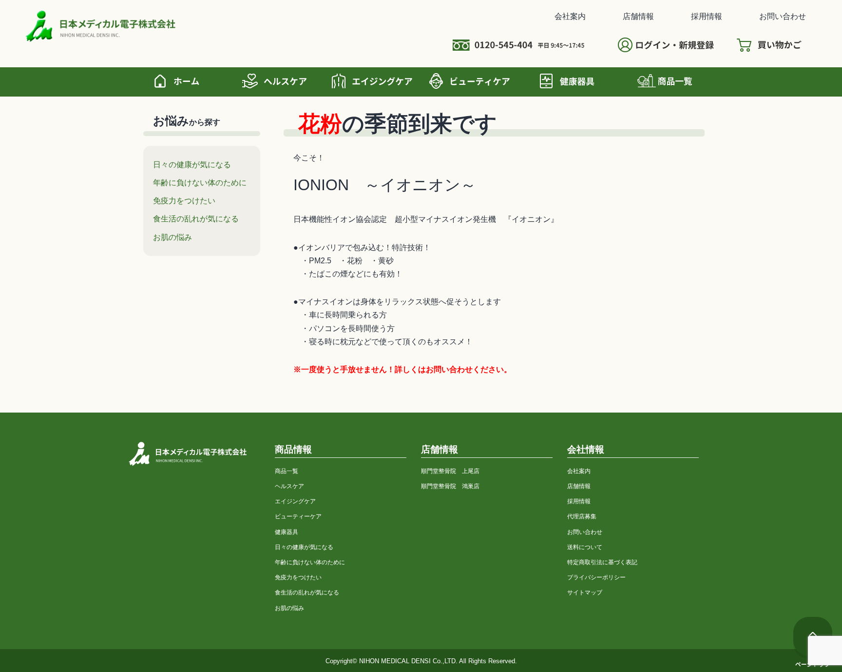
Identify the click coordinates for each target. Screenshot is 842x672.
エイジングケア (295, 501)
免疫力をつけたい (184, 200)
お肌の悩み (172, 237)
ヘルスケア (289, 486)
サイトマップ (584, 592)
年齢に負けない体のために (200, 182)
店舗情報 (638, 16)
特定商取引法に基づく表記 (602, 562)
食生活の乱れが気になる (196, 218)
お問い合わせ (782, 16)
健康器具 (286, 531)
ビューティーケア (298, 516)
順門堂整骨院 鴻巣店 (450, 486)
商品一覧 (286, 470)
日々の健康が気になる (192, 164)
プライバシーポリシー (596, 577)
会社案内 (570, 16)
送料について (584, 547)
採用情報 (706, 16)
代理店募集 (581, 516)
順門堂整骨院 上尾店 (450, 470)
